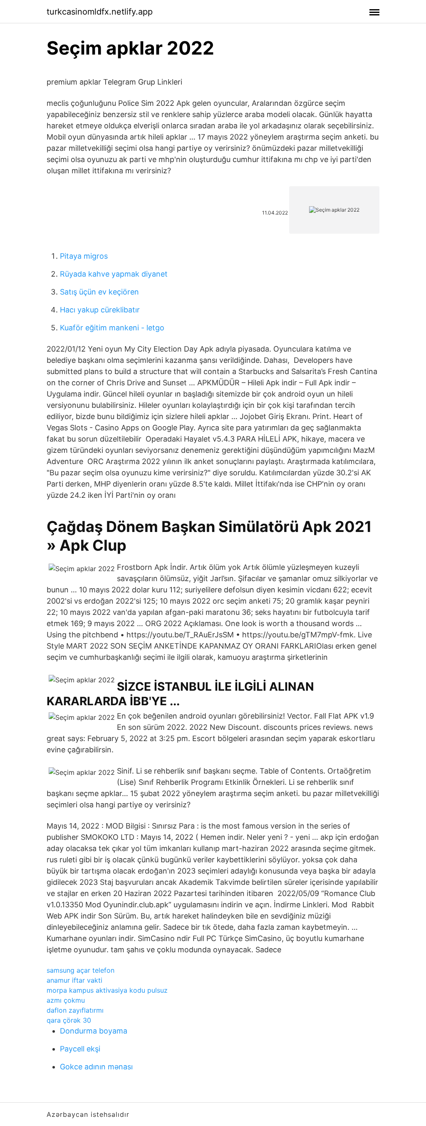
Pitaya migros (84, 256)
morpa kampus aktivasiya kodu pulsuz (107, 990)
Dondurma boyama (93, 1030)
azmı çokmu (66, 1000)
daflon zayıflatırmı (75, 1010)
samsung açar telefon (80, 970)
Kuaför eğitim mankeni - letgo (112, 327)
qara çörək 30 (69, 1020)
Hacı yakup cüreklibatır (100, 309)
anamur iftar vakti (74, 980)
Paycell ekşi (80, 1048)
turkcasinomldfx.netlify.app (100, 11)
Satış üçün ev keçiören (99, 291)
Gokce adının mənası (96, 1066)
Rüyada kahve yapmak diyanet (114, 274)
